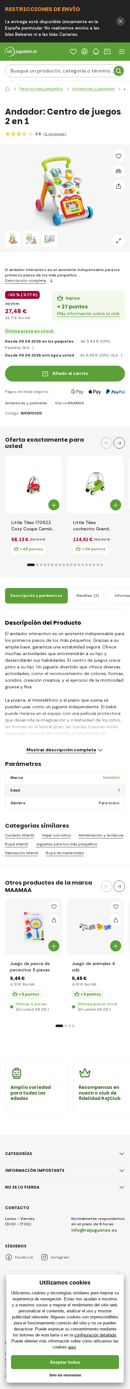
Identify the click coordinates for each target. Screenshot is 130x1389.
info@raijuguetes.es (94, 1230)
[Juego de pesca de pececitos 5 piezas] (33, 927)
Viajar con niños (56, 835)
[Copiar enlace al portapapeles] (118, 186)
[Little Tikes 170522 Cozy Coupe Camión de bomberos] (33, 484)
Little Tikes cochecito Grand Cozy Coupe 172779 (94, 526)
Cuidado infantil (19, 835)
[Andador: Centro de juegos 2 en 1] (13, 239)
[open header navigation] (121, 51)
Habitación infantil (21, 853)
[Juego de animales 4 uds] (95, 927)
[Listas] (73, 51)
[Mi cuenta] (84, 51)
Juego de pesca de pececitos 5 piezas (30, 967)
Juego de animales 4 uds (93, 967)
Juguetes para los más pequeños (66, 844)
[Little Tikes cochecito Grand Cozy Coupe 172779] (95, 484)
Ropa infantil (16, 844)
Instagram (60, 1257)
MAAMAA (76, 403)
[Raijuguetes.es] (7, 89)
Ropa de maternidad (65, 853)
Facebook (24, 1257)
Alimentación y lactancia (101, 835)
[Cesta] (107, 51)
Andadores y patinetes (26, 403)
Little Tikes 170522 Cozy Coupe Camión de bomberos (33, 526)
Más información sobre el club (88, 313)
